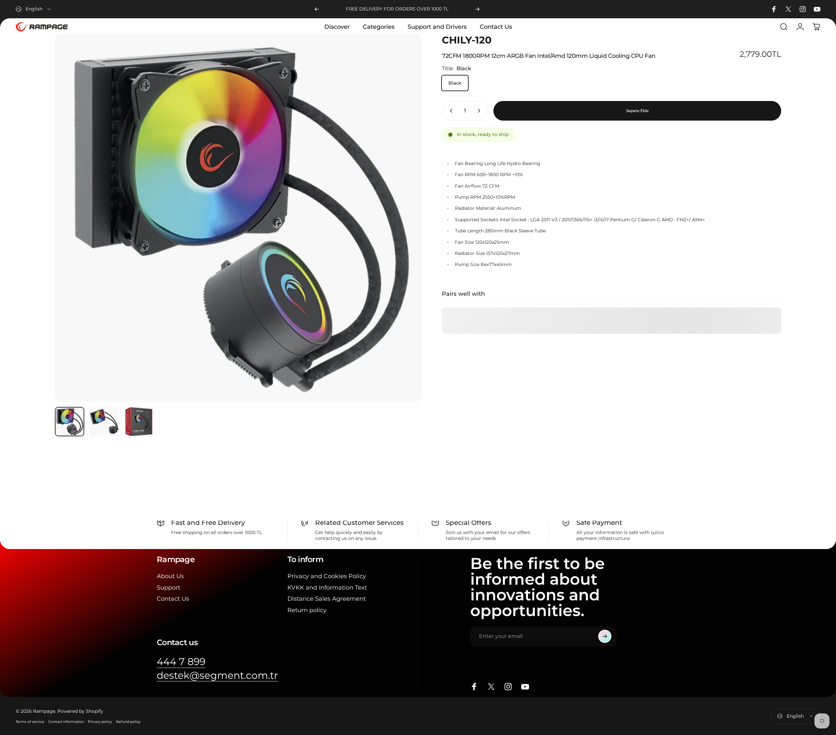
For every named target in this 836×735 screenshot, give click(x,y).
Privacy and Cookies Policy (326, 576)
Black (454, 83)
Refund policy (128, 721)
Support (168, 587)
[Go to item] (69, 421)
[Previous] (317, 9)
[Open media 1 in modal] (238, 218)
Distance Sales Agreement (326, 598)
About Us (170, 576)
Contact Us (173, 598)
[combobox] (34, 9)
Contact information (66, 721)
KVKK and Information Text (327, 587)
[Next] (477, 9)
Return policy (307, 610)
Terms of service (30, 721)
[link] (181, 662)
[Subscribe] (604, 636)
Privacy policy (100, 721)
